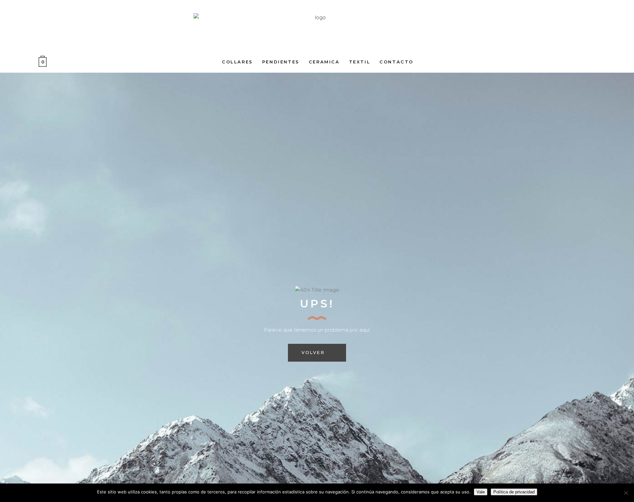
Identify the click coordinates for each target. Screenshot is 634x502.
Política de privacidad (514, 491)
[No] (625, 492)
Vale (480, 491)
